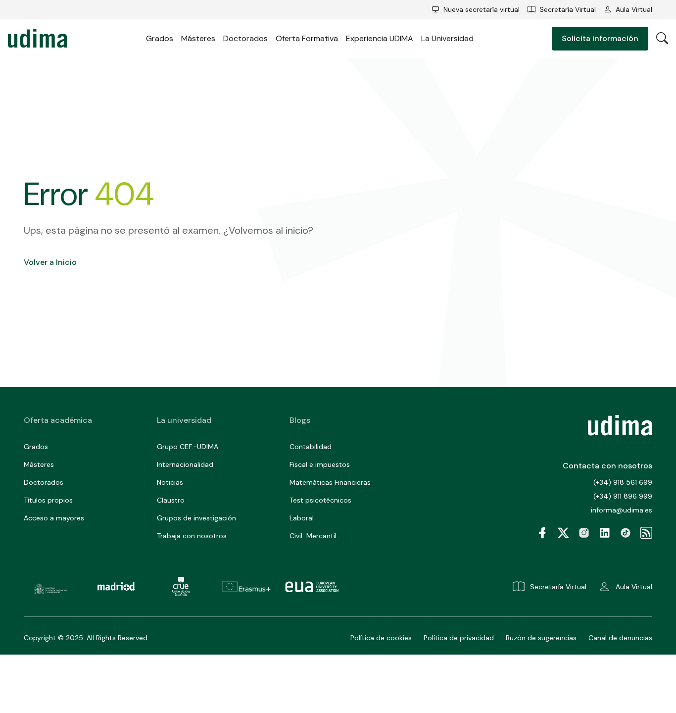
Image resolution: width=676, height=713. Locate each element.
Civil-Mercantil (313, 535)
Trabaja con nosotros (192, 535)
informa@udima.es (621, 510)
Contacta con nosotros (607, 465)
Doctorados (245, 38)
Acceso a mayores (54, 517)
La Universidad (447, 38)
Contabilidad (311, 446)
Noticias (170, 482)
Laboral (302, 517)
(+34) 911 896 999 (622, 496)
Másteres (198, 38)
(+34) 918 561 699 (622, 482)
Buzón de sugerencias (541, 637)
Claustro (171, 500)
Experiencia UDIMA (379, 38)
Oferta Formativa (307, 38)
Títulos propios (48, 500)
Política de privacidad (459, 637)
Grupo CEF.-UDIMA (187, 446)
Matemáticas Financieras (330, 482)
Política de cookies (381, 637)
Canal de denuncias (620, 637)
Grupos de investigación (196, 517)
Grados (159, 38)
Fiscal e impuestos (320, 464)
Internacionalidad (185, 464)
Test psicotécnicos (320, 500)
